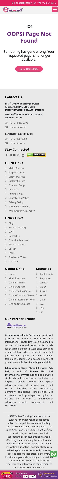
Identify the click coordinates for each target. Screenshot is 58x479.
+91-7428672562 (18, 138)
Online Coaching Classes (21, 295)
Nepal (42, 295)
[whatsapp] (53, 454)
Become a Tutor (16, 244)
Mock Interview (16, 278)
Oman (42, 286)
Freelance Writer (17, 257)
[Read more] (29, 474)
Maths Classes (16, 168)
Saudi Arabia (46, 274)
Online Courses (16, 286)
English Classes (16, 172)
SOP (10, 231)
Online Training (16, 282)
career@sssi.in (17, 143)
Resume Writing (17, 227)
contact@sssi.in (24, 2)
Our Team (13, 261)
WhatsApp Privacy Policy (21, 210)
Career (12, 248)
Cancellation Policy (18, 198)
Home (11, 274)
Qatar (42, 299)
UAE (41, 303)
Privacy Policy (15, 202)
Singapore (45, 278)
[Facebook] (7, 155)
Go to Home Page (29, 68)
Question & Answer (18, 240)
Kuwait (43, 291)
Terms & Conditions (19, 206)
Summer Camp (16, 185)
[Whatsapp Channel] (24, 155)
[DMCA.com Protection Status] (36, 154)
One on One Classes (19, 303)
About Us (13, 189)
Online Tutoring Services (21, 299)
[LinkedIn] (19, 155)
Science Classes (16, 176)
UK (41, 312)
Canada (43, 282)
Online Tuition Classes (20, 291)
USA (41, 308)
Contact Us (14, 236)
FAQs (11, 253)
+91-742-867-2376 (46, 2)
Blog (11, 223)
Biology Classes (16, 180)
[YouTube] (15, 155)
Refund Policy (15, 193)
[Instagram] (11, 155)
